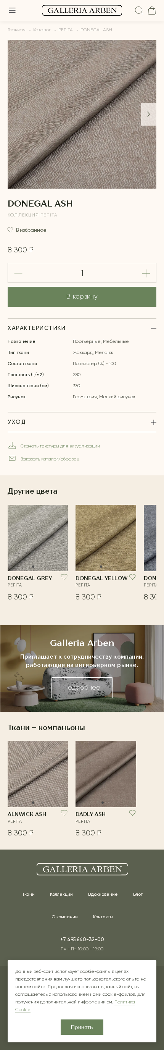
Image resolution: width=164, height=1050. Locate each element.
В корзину (82, 297)
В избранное (31, 230)
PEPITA (49, 215)
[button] (148, 114)
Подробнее (81, 688)
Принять (82, 1027)
